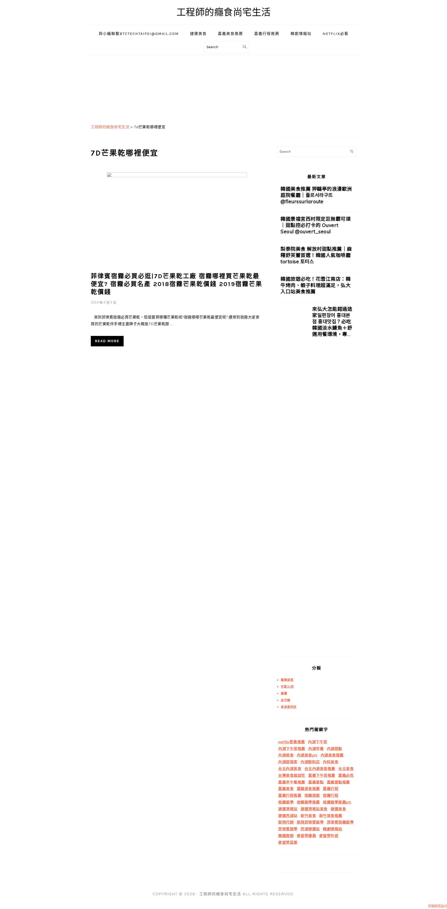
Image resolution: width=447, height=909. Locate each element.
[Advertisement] (223, 87)
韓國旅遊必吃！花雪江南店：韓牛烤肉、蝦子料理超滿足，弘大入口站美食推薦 (316, 285)
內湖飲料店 (310, 762)
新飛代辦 (286, 822)
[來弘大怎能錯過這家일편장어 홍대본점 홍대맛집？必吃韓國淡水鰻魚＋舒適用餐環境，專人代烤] (293, 481)
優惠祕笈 (287, 680)
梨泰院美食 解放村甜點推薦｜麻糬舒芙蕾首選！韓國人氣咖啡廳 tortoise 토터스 (316, 255)
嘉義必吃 (346, 775)
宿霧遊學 (286, 802)
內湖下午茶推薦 (291, 748)
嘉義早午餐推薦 (291, 782)
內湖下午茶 (317, 742)
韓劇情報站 (332, 829)
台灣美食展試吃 (291, 775)
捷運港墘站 (288, 809)
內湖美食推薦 (332, 755)
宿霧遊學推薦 (308, 802)
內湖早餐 (316, 748)
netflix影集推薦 (291, 742)
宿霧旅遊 (312, 795)
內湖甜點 (334, 748)
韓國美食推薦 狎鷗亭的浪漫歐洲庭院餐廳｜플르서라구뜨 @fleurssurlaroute (316, 195)
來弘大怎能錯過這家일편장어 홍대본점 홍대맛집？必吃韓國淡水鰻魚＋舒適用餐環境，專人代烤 (332, 324)
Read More (107, 341)
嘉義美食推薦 (308, 788)
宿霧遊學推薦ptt (337, 802)
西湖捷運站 (310, 829)
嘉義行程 (330, 788)
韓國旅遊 (286, 835)
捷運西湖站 (288, 815)
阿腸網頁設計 (437, 906)
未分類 (285, 700)
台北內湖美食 (289, 768)
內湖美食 (286, 755)
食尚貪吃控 (289, 707)
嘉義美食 (286, 788)
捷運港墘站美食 (314, 809)
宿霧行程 (330, 795)
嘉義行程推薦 (289, 795)
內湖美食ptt (307, 755)
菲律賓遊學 (288, 829)
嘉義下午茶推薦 (321, 775)
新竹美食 (308, 815)
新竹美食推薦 (330, 815)
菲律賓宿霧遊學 (340, 822)
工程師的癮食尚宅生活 (223, 12)
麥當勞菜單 (288, 842)
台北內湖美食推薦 (320, 768)
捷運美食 (338, 809)
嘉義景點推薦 (338, 782)
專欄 (284, 693)
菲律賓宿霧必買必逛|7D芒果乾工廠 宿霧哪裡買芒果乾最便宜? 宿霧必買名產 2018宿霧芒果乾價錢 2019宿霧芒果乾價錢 (176, 284)
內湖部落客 (288, 762)
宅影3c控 (287, 686)
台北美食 (346, 768)
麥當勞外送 (329, 835)
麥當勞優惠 (306, 835)
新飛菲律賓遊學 (310, 822)
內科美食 (330, 762)
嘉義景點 (316, 782)
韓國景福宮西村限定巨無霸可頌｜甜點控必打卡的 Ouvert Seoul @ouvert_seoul (316, 225)
